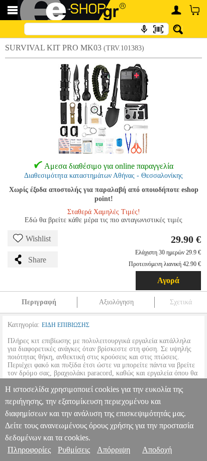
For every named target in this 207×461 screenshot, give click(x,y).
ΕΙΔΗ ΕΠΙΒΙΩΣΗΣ (65, 324)
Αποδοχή (157, 449)
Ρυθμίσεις (74, 449)
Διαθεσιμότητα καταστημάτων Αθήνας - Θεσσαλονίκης (103, 175)
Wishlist (38, 238)
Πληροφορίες (29, 449)
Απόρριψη (113, 449)
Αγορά (168, 280)
